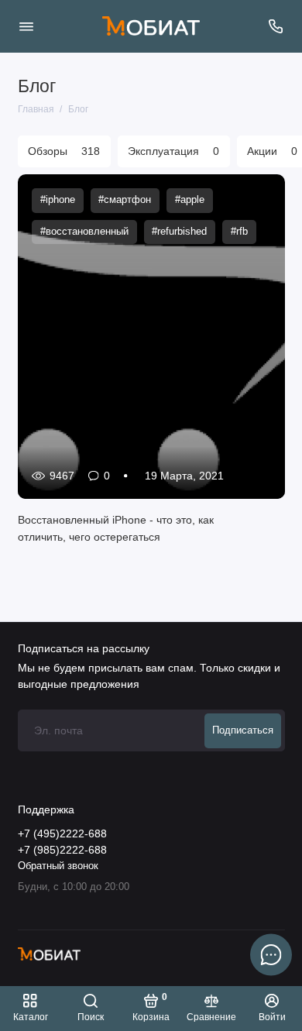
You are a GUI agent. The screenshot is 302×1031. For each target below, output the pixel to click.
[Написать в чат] (271, 954)
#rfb (238, 231)
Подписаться (242, 730)
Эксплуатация (173, 151)
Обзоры (64, 151)
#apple (189, 199)
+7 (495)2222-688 (62, 834)
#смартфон (124, 199)
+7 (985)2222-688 (62, 850)
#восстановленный (83, 231)
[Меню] (26, 26)
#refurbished (179, 231)
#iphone (56, 199)
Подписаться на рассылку (83, 648)
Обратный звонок (58, 866)
